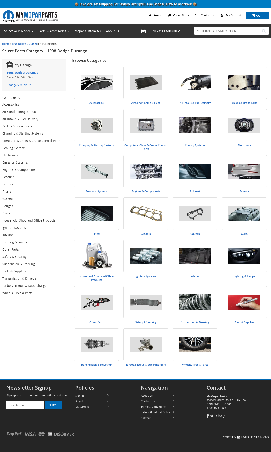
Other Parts (10, 249)
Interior (7, 235)
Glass (6, 213)
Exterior (7, 184)
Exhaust (8, 177)
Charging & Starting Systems (22, 133)
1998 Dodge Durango (25, 44)
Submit (54, 405)
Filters (6, 191)
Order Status (181, 15)
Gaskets (7, 199)
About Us (147, 395)
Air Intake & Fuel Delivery (20, 119)
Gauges (7, 206)
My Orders (82, 407)
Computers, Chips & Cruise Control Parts (31, 141)
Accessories (10, 104)
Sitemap (146, 418)
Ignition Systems (14, 228)
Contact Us (208, 15)
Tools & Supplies (14, 271)
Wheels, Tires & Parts (17, 293)
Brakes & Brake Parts (17, 126)
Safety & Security (14, 257)
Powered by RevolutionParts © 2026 (245, 436)
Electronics (10, 155)
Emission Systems (15, 162)
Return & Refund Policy (155, 412)
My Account (233, 15)
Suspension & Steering (18, 264)
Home (158, 15)
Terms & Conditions (153, 407)
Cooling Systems (14, 148)
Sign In (79, 395)
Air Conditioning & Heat (19, 112)
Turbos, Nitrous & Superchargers (25, 286)
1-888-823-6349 (216, 408)
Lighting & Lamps (14, 242)
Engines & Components (19, 170)
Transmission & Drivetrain (20, 278)
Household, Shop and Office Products (28, 220)
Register (80, 401)
